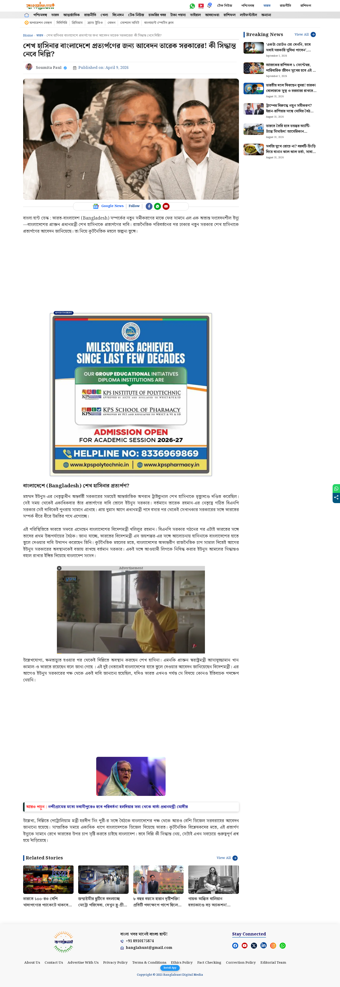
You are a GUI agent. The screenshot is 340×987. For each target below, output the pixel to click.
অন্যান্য (266, 15)
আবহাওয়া (212, 15)
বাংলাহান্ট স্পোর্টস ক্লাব (158, 23)
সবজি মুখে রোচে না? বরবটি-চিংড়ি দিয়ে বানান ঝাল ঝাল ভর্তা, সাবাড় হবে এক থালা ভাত (291, 152)
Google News (112, 206)
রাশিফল (305, 6)
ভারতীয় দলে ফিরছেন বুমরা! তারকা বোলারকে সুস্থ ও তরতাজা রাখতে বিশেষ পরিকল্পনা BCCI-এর (291, 91)
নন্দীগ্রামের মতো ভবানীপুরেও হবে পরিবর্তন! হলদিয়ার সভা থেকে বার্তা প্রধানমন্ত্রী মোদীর (118, 878)
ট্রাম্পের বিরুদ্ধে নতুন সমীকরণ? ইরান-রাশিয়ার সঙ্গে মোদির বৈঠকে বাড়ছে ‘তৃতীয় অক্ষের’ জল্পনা (290, 111)
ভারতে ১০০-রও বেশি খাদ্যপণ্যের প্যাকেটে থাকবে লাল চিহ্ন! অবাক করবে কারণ (47, 976)
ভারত (267, 6)
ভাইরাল (195, 15)
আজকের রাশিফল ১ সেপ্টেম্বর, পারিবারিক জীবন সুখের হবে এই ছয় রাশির (291, 70)
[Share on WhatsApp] (336, 488)
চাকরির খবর (157, 15)
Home (28, 35)
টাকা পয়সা (178, 15)
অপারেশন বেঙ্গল (40, 23)
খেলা (104, 15)
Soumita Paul (49, 68)
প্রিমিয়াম (77, 23)
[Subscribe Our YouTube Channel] (166, 206)
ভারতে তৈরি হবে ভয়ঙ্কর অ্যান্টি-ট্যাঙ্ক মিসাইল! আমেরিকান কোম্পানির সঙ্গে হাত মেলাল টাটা (290, 131)
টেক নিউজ (224, 6)
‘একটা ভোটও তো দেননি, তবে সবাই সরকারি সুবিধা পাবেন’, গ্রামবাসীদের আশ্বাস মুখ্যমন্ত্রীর (288, 50)
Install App (170, 968)
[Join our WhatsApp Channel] (157, 206)
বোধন (111, 23)
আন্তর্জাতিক (71, 15)
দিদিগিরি (62, 23)
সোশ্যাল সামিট (129, 23)
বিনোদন (118, 15)
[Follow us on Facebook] (149, 206)
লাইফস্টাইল (248, 15)
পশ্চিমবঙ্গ (247, 6)
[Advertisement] (131, 273)
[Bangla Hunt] (40, 6)
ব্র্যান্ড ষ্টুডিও (95, 23)
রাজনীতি (285, 6)
